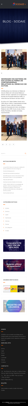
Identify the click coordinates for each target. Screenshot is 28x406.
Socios (3, 353)
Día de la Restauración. (9, 171)
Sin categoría (8, 227)
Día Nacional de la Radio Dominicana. (12, 182)
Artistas (7, 208)
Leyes (6, 214)
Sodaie (7, 230)
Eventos (7, 211)
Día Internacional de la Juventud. (11, 173)
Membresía (8, 217)
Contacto (3, 362)
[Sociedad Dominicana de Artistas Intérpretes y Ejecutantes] (14, 5)
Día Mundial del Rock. (8, 193)
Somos (3, 348)
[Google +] (9, 144)
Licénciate (3, 357)
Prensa (7, 224)
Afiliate (2, 355)
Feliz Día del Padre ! (8, 179)
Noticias (7, 221)
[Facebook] (6, 144)
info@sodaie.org (8, 379)
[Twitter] (2, 144)
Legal (2, 351)
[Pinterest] (13, 144)
